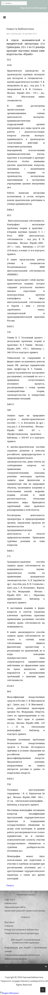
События (8, 925)
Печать (10, 885)
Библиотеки (10, 903)
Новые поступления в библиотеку (21, 929)
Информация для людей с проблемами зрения (25, 949)
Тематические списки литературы (21, 933)
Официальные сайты (14, 907)
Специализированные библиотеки (22, 955)
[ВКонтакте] (46, 966)
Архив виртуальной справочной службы (24, 910)
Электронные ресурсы (15, 958)
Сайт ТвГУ (9, 899)
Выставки (9, 922)
